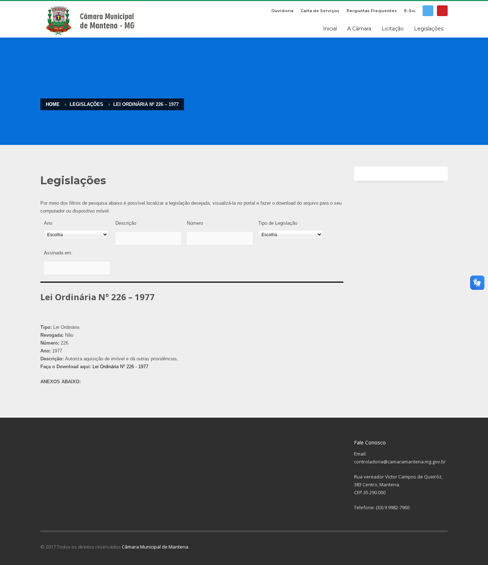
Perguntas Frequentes (372, 10)
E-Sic (409, 10)
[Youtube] (442, 10)
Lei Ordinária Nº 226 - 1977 (120, 366)
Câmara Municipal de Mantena (155, 547)
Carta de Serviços (319, 10)
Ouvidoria (282, 10)
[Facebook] (428, 10)
